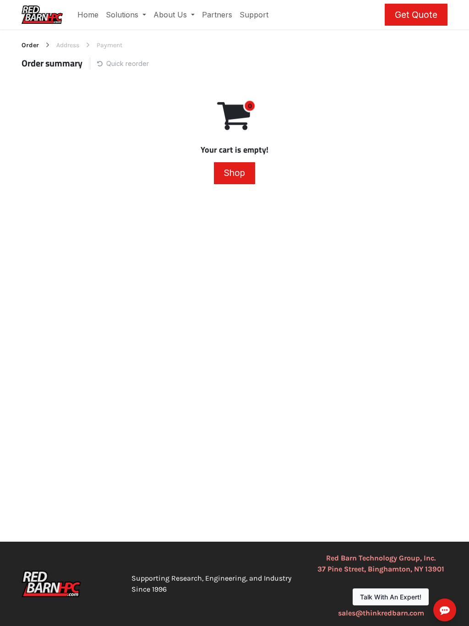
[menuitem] (88, 14)
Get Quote (416, 14)
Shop (234, 172)
